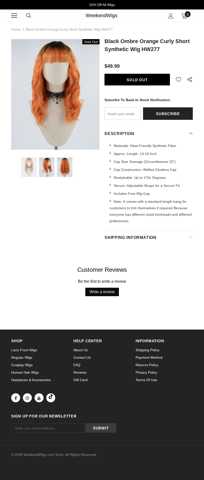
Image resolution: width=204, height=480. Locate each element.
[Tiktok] (50, 397)
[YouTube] (39, 397)
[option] (55, 94)
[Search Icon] (28, 15)
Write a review (102, 292)
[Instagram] (27, 397)
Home (16, 29)
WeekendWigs (101, 15)
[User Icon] (170, 15)
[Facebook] (15, 397)
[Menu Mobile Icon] (14, 16)
